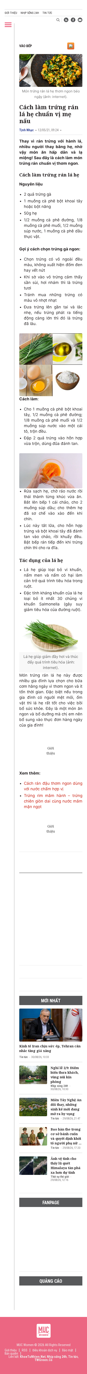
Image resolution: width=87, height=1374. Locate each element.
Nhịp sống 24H (59, 1086)
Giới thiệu (11, 13)
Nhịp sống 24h (30, 13)
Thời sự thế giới (60, 1176)
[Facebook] (73, 20)
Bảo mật (67, 1350)
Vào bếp (25, 46)
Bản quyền (11, 1353)
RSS (24, 1350)
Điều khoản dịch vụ (44, 1350)
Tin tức (47, 13)
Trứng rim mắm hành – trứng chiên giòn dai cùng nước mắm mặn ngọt (53, 801)
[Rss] (66, 20)
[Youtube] (80, 20)
